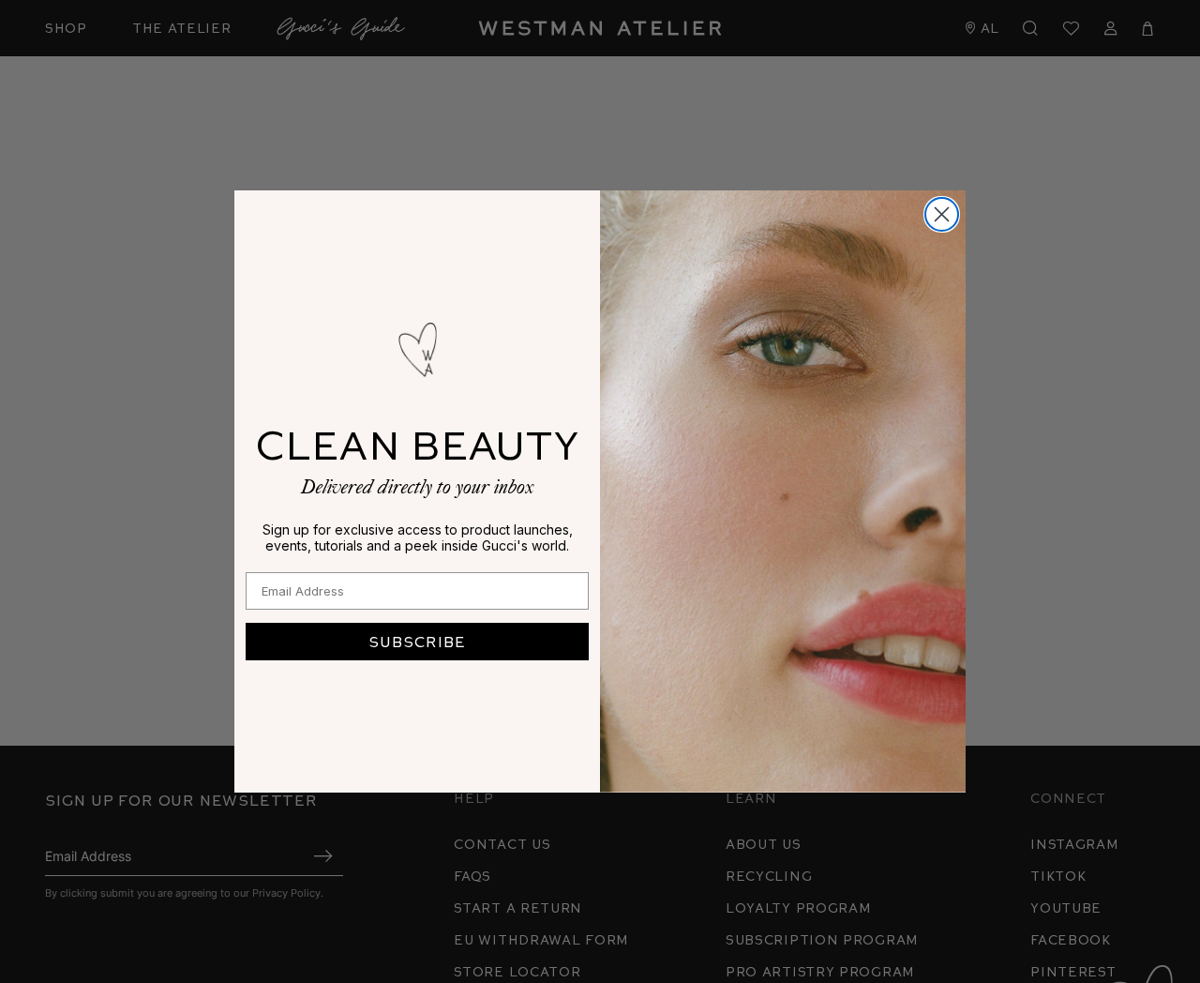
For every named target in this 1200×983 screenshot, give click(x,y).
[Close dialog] (941, 214)
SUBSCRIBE (417, 641)
